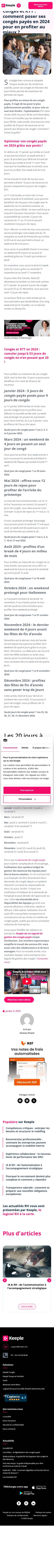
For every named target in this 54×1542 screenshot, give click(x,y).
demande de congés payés (31, 860)
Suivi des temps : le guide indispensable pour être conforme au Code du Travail (23, 1464)
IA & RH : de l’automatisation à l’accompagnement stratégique (24, 1166)
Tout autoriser (27, 790)
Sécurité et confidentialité (13, 1425)
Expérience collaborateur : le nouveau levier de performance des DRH (28, 1155)
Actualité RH (8, 1448)
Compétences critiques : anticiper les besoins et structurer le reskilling (28, 1129)
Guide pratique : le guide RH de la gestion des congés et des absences (25, 1457)
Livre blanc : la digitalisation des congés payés (21, 1452)
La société (7, 1416)
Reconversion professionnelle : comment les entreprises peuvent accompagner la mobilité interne (26, 1142)
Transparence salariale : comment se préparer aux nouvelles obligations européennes (27, 1191)
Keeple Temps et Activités (13, 1376)
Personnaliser (25, 799)
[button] (20, 1100)
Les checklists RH (10, 1477)
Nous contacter (9, 1429)
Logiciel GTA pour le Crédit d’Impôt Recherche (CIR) (23, 1388)
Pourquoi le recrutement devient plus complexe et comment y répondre (28, 1178)
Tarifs (5, 1380)
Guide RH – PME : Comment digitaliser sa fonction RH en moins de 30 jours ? (26, 1471)
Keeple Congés (9, 1372)
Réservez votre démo (11, 1384)
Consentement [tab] (10, 748)
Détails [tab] (25, 748)
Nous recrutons (9, 1420)
